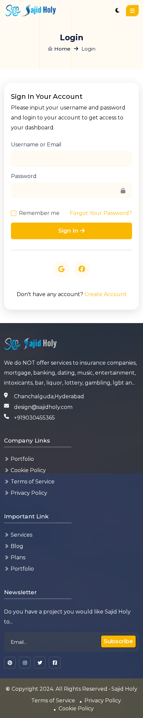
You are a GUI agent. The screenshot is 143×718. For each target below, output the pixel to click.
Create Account (105, 294)
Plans (18, 557)
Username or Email (36, 144)
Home (62, 49)
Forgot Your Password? (101, 213)
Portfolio (22, 459)
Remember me (39, 213)
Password (24, 176)
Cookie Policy (28, 470)
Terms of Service (33, 481)
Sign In (69, 230)
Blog (17, 546)
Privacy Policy (29, 493)
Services (21, 535)
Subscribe (118, 641)
